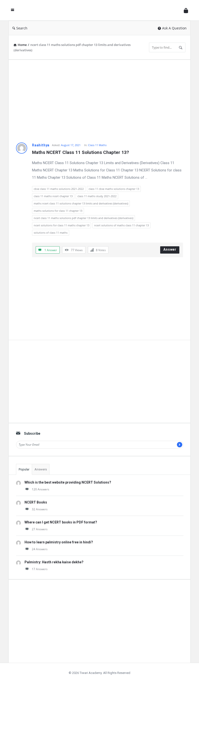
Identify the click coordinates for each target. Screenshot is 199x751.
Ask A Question (174, 28)
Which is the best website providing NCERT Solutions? (68, 482)
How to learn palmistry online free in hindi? (59, 542)
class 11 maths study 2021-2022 (96, 196)
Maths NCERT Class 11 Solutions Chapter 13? (80, 152)
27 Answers (40, 529)
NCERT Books (36, 502)
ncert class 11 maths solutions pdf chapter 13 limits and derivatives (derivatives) (83, 218)
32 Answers (40, 509)
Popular (24, 469)
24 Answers (40, 549)
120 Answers (40, 489)
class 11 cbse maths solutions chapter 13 (114, 189)
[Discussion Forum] (100, 10)
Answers (40, 469)
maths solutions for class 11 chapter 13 (58, 210)
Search (21, 28)
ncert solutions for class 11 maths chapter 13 (61, 225)
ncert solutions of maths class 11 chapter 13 (121, 225)
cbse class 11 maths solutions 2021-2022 (59, 189)
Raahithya (41, 145)
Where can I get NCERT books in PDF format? (61, 522)
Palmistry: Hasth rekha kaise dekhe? (54, 562)
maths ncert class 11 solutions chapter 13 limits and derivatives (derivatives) (81, 203)
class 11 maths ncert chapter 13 (53, 196)
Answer (169, 249)
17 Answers (40, 569)
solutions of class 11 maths (50, 232)
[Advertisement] (99, 101)
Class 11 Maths (97, 145)
